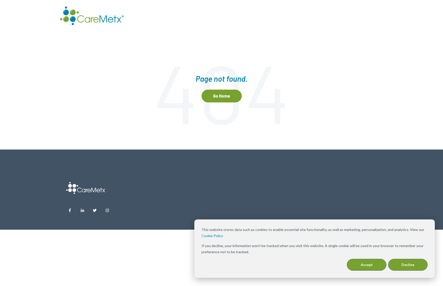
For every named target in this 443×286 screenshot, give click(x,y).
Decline (407, 264)
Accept (367, 264)
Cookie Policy (212, 236)
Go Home (221, 95)
